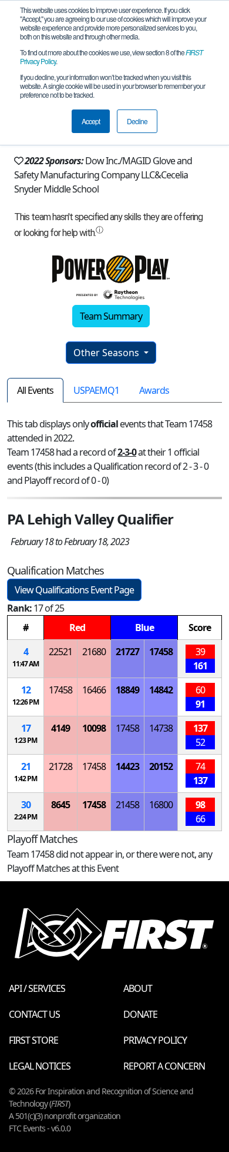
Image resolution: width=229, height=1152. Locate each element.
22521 (60, 651)
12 (26, 689)
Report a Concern (164, 1066)
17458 (161, 651)
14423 (127, 766)
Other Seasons (107, 352)
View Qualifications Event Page (74, 589)
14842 (161, 689)
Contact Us (34, 1014)
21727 (127, 651)
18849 (127, 689)
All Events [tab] (35, 390)
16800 (161, 804)
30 (26, 804)
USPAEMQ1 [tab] (96, 390)
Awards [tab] (154, 390)
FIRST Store (33, 1040)
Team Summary (111, 316)
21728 (60, 766)
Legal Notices (39, 1066)
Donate (140, 1014)
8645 (60, 804)
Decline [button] (137, 121)
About (137, 988)
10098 (94, 728)
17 (26, 728)
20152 (161, 766)
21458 (127, 804)
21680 (94, 651)
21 (26, 766)
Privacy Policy (155, 1040)
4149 (60, 728)
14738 (161, 728)
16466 (94, 689)
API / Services (37, 988)
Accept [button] (91, 121)
